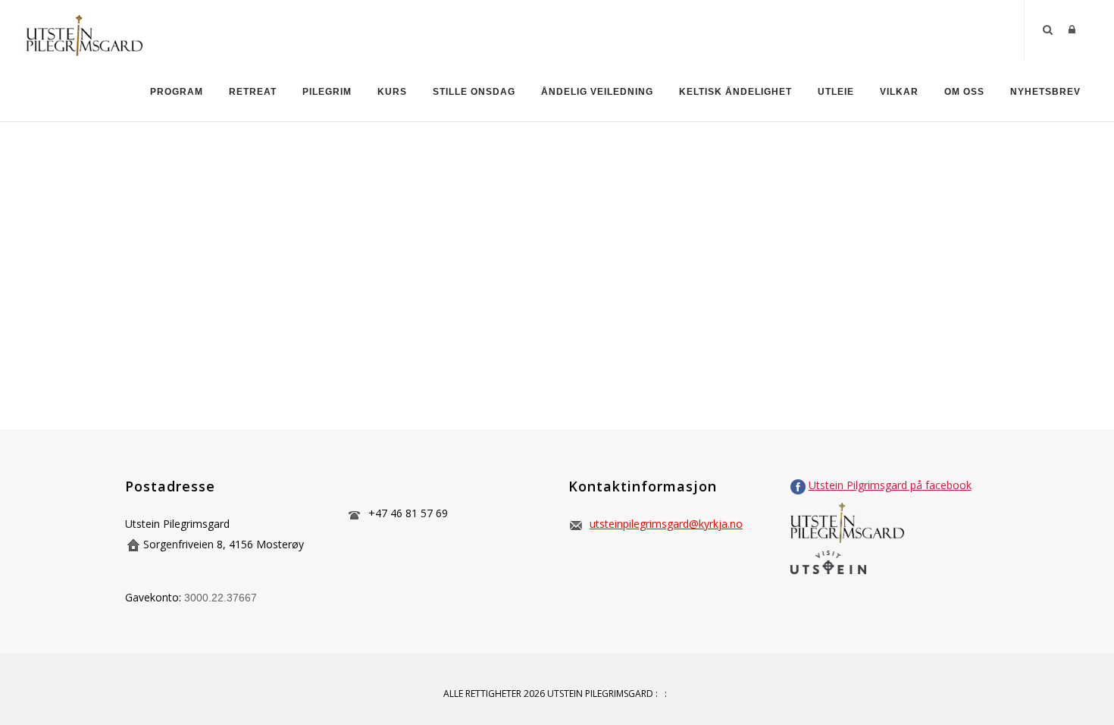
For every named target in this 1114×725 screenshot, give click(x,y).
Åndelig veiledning (597, 91)
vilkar (899, 91)
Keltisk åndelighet (735, 91)
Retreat (253, 91)
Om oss (964, 91)
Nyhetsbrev (1045, 91)
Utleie (836, 91)
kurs (392, 91)
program (176, 91)
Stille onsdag (474, 91)
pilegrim (327, 91)
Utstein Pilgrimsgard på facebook (890, 485)
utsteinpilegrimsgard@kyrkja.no (666, 523)
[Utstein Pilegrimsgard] (84, 29)
